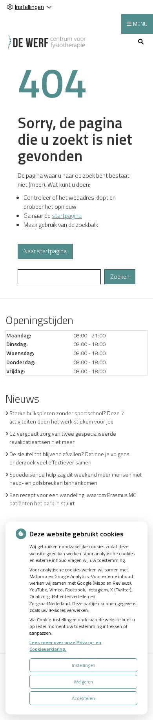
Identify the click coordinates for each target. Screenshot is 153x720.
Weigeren (83, 681)
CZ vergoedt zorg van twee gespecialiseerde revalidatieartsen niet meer (62, 437)
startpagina (67, 215)
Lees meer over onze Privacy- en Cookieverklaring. (65, 646)
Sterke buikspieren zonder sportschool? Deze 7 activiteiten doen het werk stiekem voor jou (66, 417)
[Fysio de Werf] (46, 41)
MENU (140, 24)
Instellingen (83, 665)
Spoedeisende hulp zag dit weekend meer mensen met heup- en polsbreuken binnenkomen (75, 478)
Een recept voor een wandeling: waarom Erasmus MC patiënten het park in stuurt (72, 499)
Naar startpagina (45, 251)
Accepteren (83, 698)
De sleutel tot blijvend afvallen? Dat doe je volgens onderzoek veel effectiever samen (69, 458)
